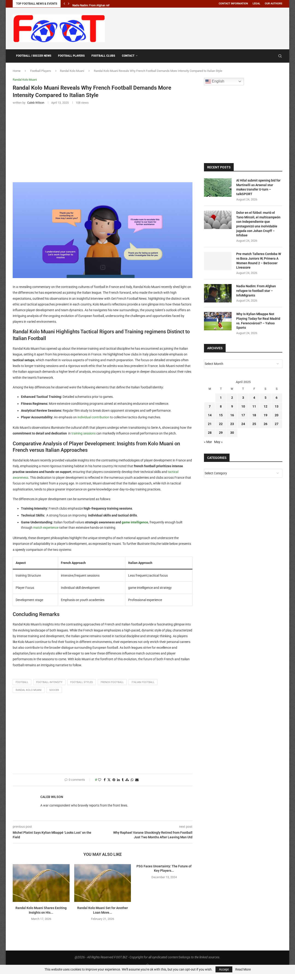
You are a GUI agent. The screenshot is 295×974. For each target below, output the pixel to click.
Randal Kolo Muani (72, 71)
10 (243, 406)
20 (276, 415)
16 (232, 415)
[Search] (280, 56)
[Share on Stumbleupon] (127, 779)
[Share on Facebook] (105, 779)
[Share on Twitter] (109, 779)
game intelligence (135, 522)
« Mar (208, 442)
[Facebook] (269, 56)
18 (254, 415)
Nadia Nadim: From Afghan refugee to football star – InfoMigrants (256, 290)
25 (254, 424)
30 (232, 432)
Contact (128, 55)
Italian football (143, 682)
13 (276, 406)
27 (276, 424)
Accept (224, 969)
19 (265, 415)
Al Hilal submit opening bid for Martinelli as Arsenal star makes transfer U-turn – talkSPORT (258, 187)
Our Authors (273, 3)
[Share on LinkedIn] (118, 779)
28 (210, 432)
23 (232, 424)
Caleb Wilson (51, 797)
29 (221, 432)
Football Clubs (103, 55)
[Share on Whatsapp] (132, 779)
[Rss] (273, 56)
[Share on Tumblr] (123, 779)
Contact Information (233, 3)
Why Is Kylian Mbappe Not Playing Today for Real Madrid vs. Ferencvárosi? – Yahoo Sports (258, 320)
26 (265, 424)
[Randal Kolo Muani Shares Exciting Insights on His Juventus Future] (41, 883)
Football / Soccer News (33, 55)
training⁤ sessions (83, 433)
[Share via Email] (137, 779)
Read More (243, 969)
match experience (45, 527)
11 (254, 406)
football (22, 682)
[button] (64, 3)
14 (210, 415)
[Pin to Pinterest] (113, 779)
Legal (256, 3)
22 (221, 424)
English (217, 81)
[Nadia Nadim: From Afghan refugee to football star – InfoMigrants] (218, 293)
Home (17, 71)
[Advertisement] (198, 27)
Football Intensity (49, 682)
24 (243, 424)
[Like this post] (99, 779)
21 (210, 424)
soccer (54, 690)
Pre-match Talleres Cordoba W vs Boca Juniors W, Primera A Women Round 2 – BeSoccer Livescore (258, 260)
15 (221, 415)
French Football (112, 682)
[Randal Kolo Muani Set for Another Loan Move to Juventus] (102, 883)
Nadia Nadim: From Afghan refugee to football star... (104, 4)
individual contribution (93, 417)
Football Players (71, 55)
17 (243, 415)
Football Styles (81, 682)
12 (265, 406)
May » (218, 442)
